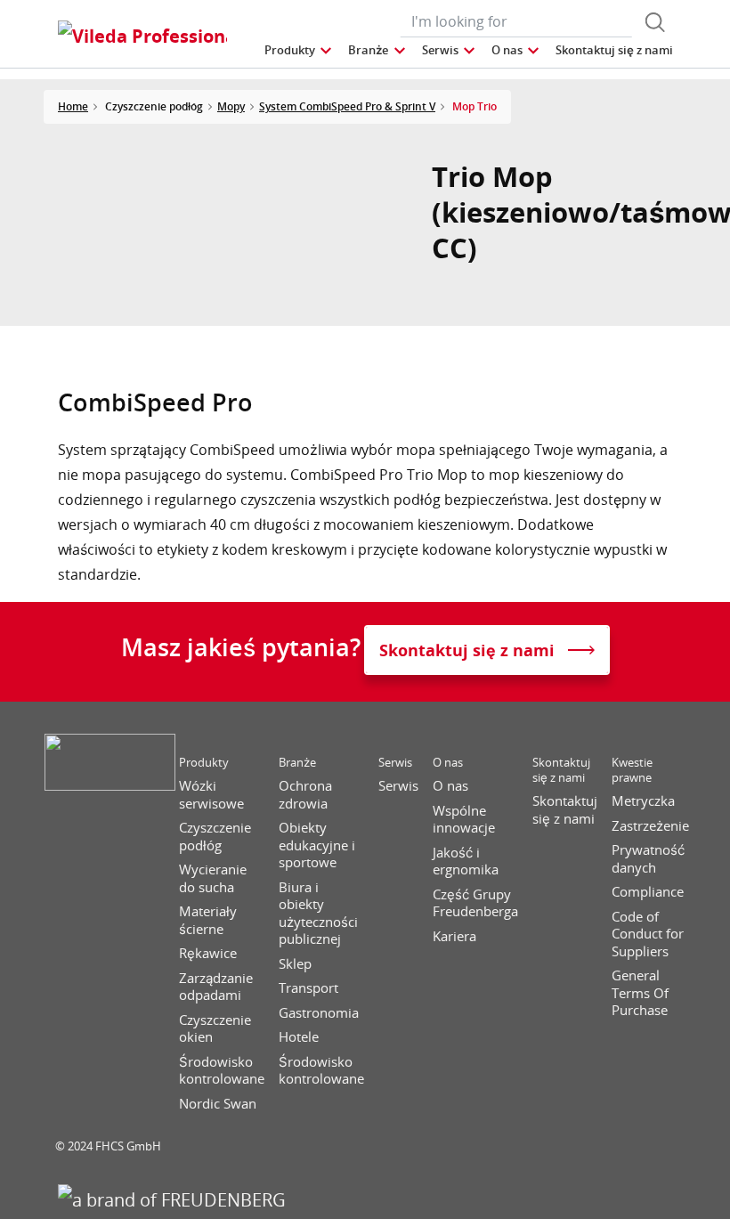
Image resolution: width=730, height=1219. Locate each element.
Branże (297, 762)
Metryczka (643, 800)
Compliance (648, 891)
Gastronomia (319, 1012)
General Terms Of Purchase (640, 993)
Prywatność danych (648, 858)
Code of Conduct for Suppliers (648, 934)
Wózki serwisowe (211, 794)
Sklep (295, 963)
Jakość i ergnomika (466, 861)
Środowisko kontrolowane (221, 1070)
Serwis (395, 762)
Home (73, 106)
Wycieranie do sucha (213, 878)
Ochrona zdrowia (305, 794)
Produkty (204, 762)
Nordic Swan (217, 1103)
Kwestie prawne (632, 770)
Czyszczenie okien (215, 1029)
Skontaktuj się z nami (561, 770)
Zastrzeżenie (650, 825)
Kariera (454, 936)
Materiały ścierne (208, 920)
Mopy (231, 106)
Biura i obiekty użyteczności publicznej (318, 913)
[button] (299, 50)
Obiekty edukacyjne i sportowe (317, 845)
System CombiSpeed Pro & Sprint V (347, 106)
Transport (308, 987)
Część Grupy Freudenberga (475, 903)
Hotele (299, 1036)
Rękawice (208, 953)
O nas (448, 762)
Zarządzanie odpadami (216, 987)
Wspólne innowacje (464, 819)
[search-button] (655, 22)
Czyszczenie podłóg (215, 836)
